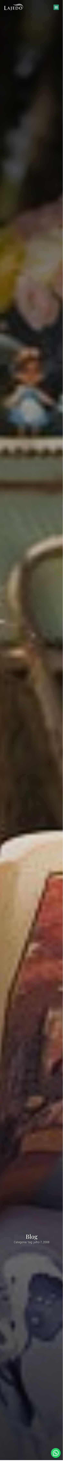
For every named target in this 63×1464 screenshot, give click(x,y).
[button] (56, 7)
